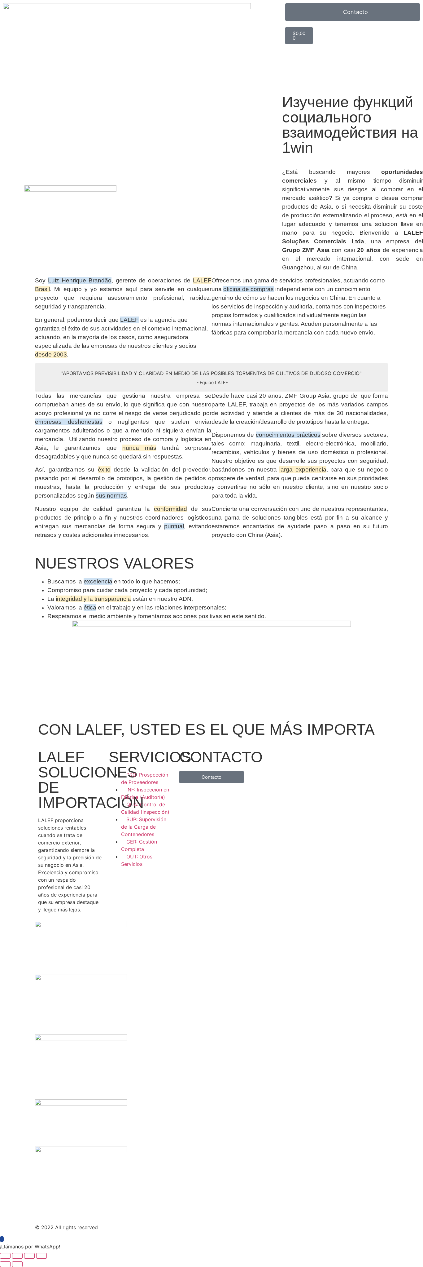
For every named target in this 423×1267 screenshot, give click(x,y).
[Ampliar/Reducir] (5, 1256)
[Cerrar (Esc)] (41, 1256)
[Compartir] (29, 1256)
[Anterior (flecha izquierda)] (5, 1264)
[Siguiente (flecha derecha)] (17, 1264)
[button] (211, 1246)
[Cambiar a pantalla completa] (17, 1256)
